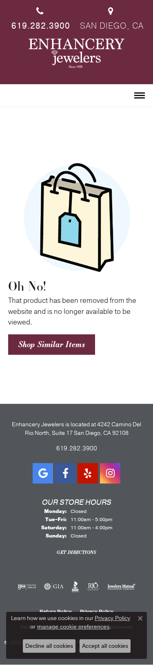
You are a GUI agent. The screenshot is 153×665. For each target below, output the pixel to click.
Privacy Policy (112, 618)
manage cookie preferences (73, 626)
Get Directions (76, 552)
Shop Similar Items (51, 344)
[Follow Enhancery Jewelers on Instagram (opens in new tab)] (110, 473)
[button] (11, 96)
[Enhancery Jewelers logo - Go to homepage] (76, 53)
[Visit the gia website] (54, 586)
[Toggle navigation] (139, 95)
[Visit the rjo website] (93, 586)
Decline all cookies (49, 646)
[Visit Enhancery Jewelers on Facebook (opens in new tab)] (65, 473)
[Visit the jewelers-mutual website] (121, 586)
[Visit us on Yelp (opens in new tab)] (88, 473)
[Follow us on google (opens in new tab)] (43, 473)
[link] (40, 15)
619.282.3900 (76, 448)
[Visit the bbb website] (75, 586)
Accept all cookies (105, 646)
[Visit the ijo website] (27, 586)
